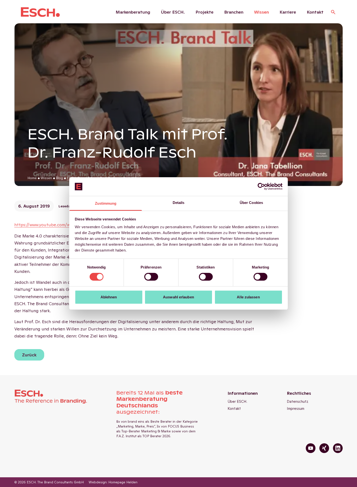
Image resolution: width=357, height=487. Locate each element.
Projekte (204, 12)
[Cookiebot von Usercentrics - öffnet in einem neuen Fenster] (261, 186)
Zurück (29, 355)
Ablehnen (109, 297)
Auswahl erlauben (178, 297)
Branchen (233, 12)
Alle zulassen (248, 297)
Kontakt (315, 12)
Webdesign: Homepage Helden (113, 482)
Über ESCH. (173, 12)
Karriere (288, 12)
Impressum (295, 408)
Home (32, 178)
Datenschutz (297, 401)
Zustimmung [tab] (106, 203)
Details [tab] (179, 203)
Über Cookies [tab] (251, 203)
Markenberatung (133, 12)
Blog (59, 178)
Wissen (261, 12)
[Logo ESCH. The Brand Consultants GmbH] (40, 12)
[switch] (151, 277)
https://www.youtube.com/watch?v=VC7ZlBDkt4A (64, 224)
